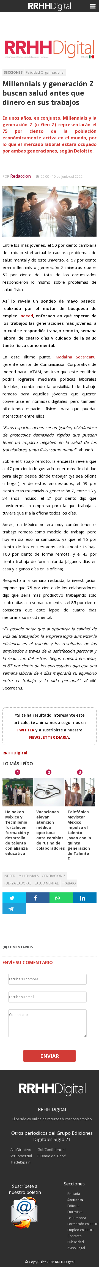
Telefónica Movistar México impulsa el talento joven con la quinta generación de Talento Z (79, 835)
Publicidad (75, 1242)
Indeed (26, 315)
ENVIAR (49, 1056)
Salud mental (47, 883)
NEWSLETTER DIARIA (49, 737)
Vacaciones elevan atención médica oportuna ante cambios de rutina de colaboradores (50, 830)
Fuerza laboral (17, 883)
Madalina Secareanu (75, 357)
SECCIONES (13, 72)
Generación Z (53, 876)
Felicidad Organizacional (45, 72)
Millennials (28, 876)
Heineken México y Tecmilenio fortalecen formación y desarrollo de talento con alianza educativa (17, 832)
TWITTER (25, 729)
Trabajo (69, 883)
